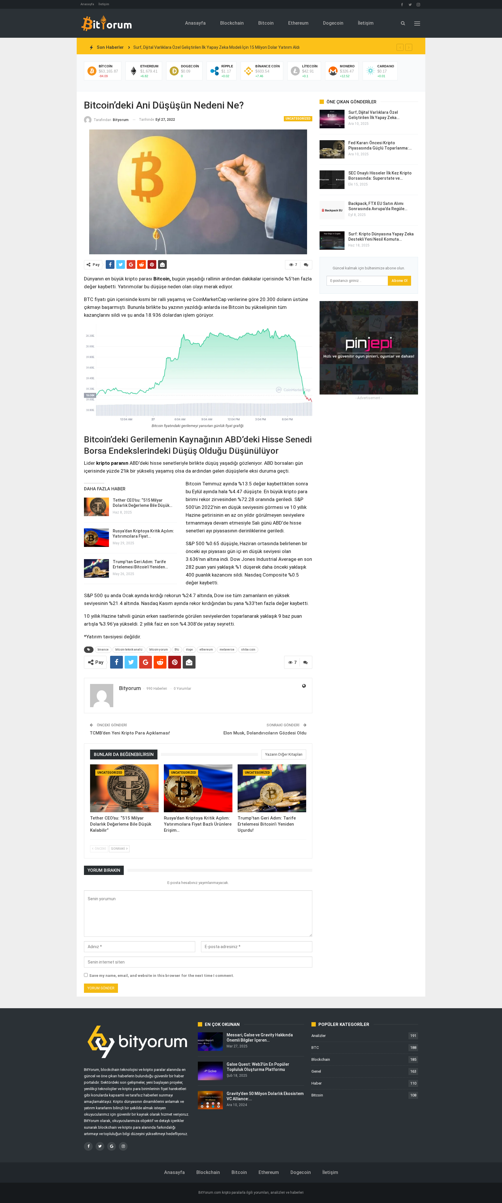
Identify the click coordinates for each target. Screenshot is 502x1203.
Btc (177, 649)
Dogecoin (333, 23)
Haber (316, 1083)
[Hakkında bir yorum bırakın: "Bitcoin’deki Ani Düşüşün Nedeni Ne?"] (306, 264)
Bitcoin (266, 23)
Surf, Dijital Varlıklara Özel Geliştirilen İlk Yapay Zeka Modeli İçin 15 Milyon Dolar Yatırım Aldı (216, 47)
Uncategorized (298, 118)
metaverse (227, 649)
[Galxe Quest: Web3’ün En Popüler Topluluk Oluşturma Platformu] (210, 1071)
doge (189, 649)
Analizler (318, 1035)
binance (103, 649)
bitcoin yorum (158, 649)
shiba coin (248, 649)
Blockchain (232, 23)
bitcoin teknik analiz (129, 649)
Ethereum (298, 23)
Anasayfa (87, 4)
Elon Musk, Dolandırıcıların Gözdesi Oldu (264, 733)
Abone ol (399, 280)
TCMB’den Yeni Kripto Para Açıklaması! (130, 733)
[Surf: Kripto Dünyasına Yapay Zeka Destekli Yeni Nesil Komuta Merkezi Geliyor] (332, 240)
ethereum (206, 649)
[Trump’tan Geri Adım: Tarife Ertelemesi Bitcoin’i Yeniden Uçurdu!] (96, 568)
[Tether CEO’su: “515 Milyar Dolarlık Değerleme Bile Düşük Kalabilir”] (96, 507)
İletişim (103, 4)
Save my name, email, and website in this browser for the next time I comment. (161, 975)
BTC (315, 1047)
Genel (316, 1071)
